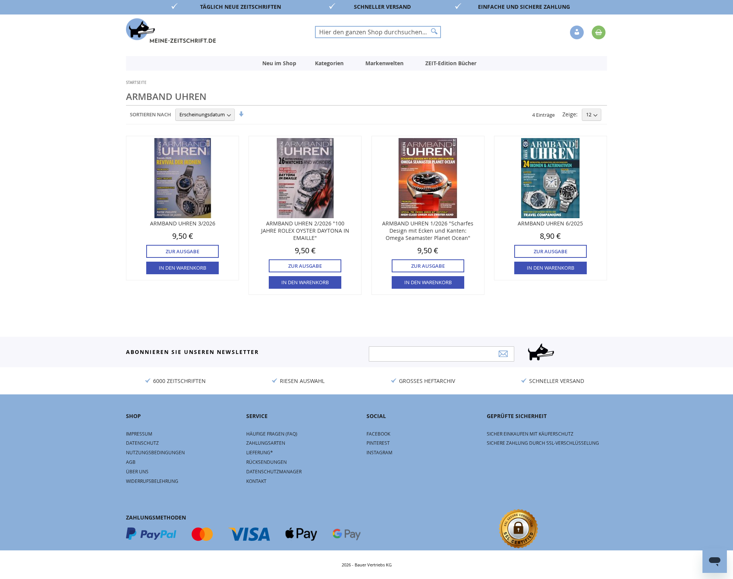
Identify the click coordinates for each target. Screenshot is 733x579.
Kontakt (256, 481)
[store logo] (171, 30)
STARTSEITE (136, 82)
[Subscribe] (503, 354)
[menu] (366, 63)
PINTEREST (378, 443)
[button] (577, 32)
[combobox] (378, 32)
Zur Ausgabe (182, 251)
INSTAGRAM (379, 452)
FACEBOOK (378, 434)
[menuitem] (279, 63)
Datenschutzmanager (274, 471)
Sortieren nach (150, 114)
